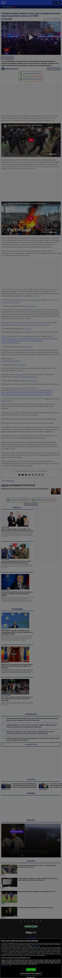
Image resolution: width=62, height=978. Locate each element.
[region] (31, 958)
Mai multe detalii (36, 946)
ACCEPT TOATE (31, 969)
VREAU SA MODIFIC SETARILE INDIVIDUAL (31, 973)
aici (2, 952)
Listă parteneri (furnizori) (6, 965)
